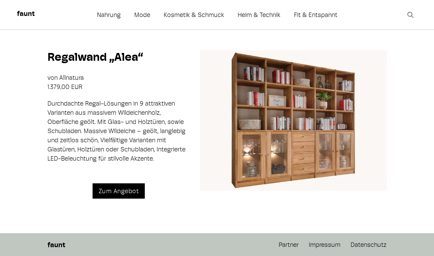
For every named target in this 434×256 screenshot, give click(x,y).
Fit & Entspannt (315, 14)
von (53, 77)
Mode (142, 14)
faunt (26, 14)
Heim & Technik (259, 14)
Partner (289, 244)
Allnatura (71, 77)
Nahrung (109, 14)
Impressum (324, 244)
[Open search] (411, 15)
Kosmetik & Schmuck (194, 14)
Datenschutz (369, 244)
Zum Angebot (119, 191)
